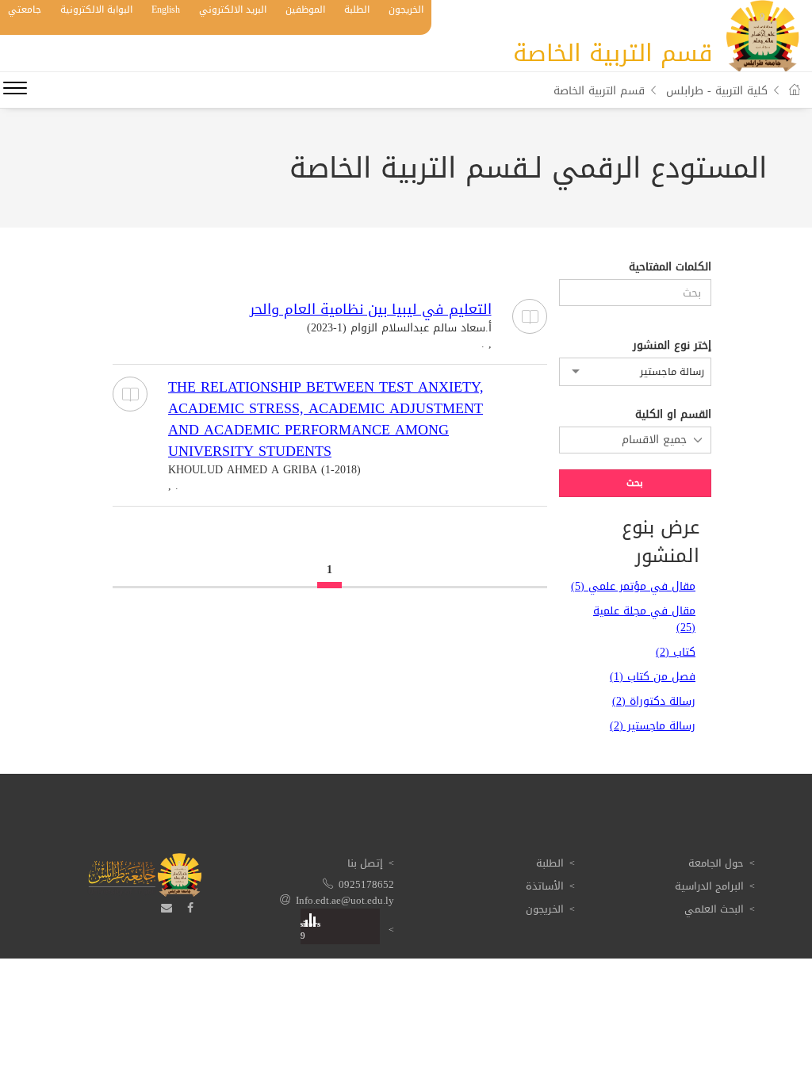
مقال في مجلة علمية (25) (644, 619)
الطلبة (357, 9)
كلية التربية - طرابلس (717, 90)
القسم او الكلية (673, 415)
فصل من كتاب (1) (652, 676)
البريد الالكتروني (232, 9)
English (165, 9)
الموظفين (305, 9)
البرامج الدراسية (709, 886)
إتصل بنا (365, 863)
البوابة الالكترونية (96, 9)
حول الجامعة (716, 863)
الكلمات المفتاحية (670, 267)
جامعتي (24, 9)
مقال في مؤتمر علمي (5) (633, 586)
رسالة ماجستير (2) (652, 726)
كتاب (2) (675, 652)
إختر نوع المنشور (672, 346)
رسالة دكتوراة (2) (653, 701)
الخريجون (406, 9)
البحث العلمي (714, 909)
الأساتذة (545, 886)
